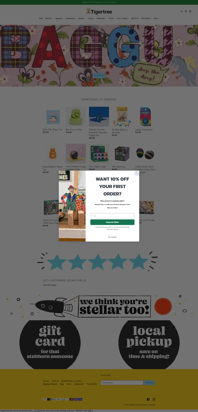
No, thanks (112, 237)
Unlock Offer (112, 222)
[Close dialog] (136, 173)
